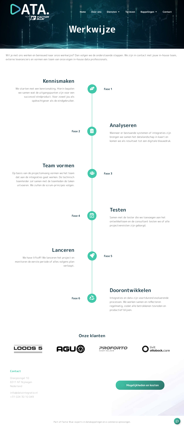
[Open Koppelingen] (156, 12)
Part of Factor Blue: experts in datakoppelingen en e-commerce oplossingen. (92, 421)
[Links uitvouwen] (177, 421)
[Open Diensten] (119, 12)
